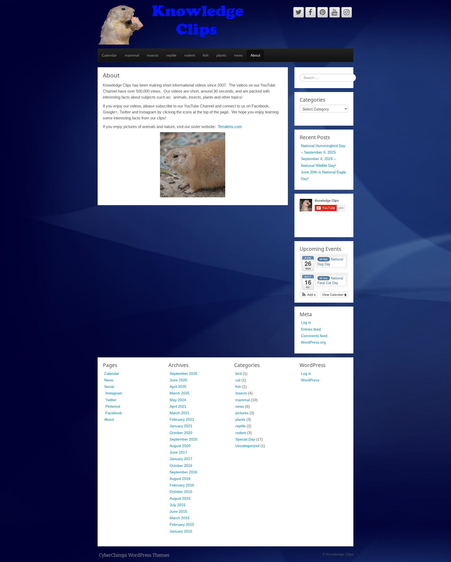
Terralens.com (230, 126)
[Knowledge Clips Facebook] (310, 12)
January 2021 (181, 426)
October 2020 (181, 433)
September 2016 (183, 472)
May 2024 (178, 400)
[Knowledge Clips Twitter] (298, 12)
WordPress (310, 380)
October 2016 (181, 465)
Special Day (245, 439)
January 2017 (181, 459)
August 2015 (180, 498)
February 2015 (182, 524)
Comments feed (314, 336)
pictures (241, 413)
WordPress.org (313, 342)
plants (221, 55)
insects (152, 55)
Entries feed (311, 329)
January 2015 (181, 531)
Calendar (109, 55)
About (255, 55)
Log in (306, 322)
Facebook (113, 413)
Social (109, 386)
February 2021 (182, 419)
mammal (132, 55)
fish (206, 55)
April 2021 (178, 406)
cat (237, 380)
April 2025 (178, 386)
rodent (189, 55)
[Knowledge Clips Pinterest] (322, 12)
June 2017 (178, 452)
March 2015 (179, 518)
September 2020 (183, 439)
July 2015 (178, 505)
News (108, 380)
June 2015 (178, 511)
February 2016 (182, 485)
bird (238, 373)
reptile (171, 55)
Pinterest (112, 406)
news (238, 55)
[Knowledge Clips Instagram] (346, 12)
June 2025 (178, 380)
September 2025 (183, 373)
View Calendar (333, 294)
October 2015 (181, 492)
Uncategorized (247, 446)
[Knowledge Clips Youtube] (334, 12)
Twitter (110, 400)
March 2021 (179, 413)
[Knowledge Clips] (171, 24)
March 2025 (179, 393)
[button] (308, 294)
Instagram (113, 393)
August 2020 (180, 446)
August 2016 (180, 479)
